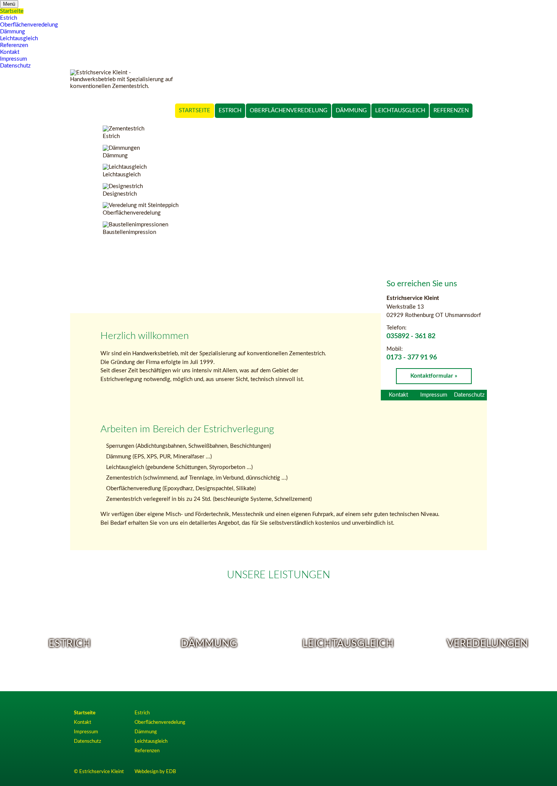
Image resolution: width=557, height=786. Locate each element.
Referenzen (451, 110)
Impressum (433, 395)
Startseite (194, 110)
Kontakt (398, 395)
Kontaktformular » (433, 376)
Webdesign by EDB (155, 771)
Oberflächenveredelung (288, 110)
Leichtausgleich (400, 110)
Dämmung (351, 110)
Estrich (230, 110)
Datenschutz (469, 395)
